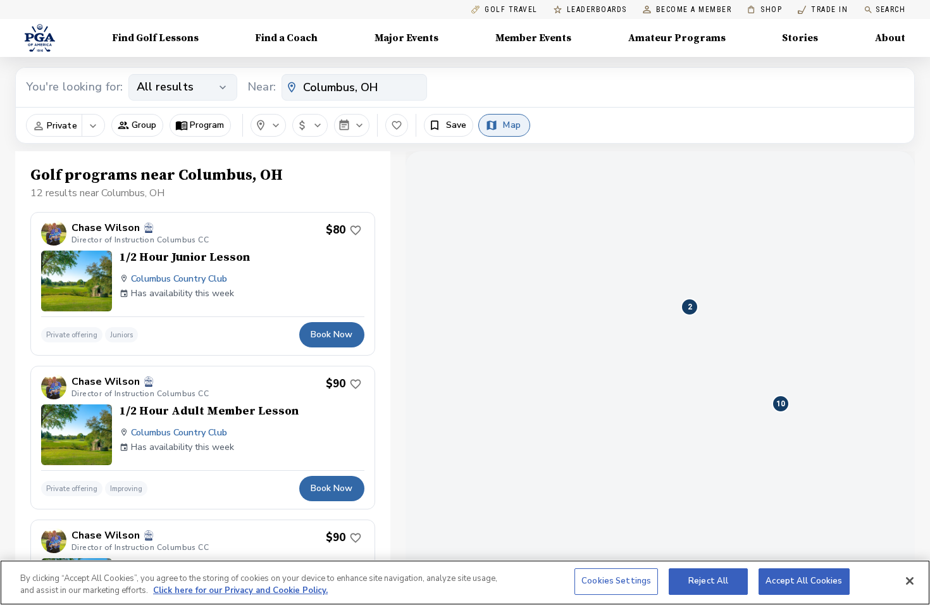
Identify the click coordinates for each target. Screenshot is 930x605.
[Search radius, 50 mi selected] (268, 125)
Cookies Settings (616, 581)
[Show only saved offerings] (396, 125)
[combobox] (354, 87)
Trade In (823, 10)
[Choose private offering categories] (93, 126)
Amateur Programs (677, 38)
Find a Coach (286, 38)
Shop (764, 10)
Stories (800, 38)
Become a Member (694, 10)
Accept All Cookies (804, 581)
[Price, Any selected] (310, 125)
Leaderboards (597, 10)
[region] (465, 582)
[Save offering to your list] (355, 230)
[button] (137, 125)
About (890, 38)
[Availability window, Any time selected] (351, 125)
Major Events (406, 38)
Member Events (533, 38)
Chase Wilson (105, 228)
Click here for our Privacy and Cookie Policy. (240, 591)
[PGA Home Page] (40, 38)
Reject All (708, 581)
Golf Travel (511, 10)
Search (890, 9)
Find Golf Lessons (155, 38)
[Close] (910, 581)
